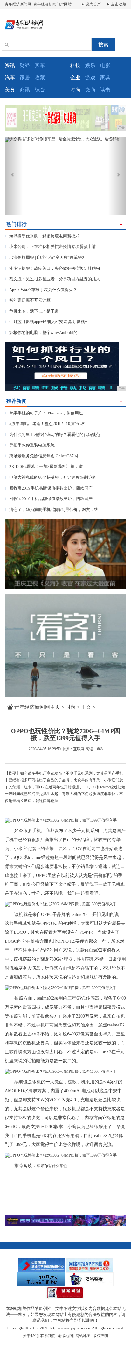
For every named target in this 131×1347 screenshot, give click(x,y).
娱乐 (90, 65)
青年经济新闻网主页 (37, 707)
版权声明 (100, 1336)
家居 (25, 77)
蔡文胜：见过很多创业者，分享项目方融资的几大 (52, 278)
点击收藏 (118, 4)
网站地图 (83, 1336)
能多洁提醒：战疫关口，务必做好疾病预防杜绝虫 (52, 268)
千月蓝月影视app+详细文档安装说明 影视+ (46, 321)
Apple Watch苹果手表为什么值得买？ (41, 289)
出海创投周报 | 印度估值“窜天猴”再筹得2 (44, 257)
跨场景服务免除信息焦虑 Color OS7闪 (41, 455)
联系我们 (48, 1336)
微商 (90, 89)
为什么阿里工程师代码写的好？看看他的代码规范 (52, 434)
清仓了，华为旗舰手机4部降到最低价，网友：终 (51, 509)
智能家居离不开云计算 (28, 300)
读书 (105, 89)
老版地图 (65, 1336)
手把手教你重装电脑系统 (30, 445)
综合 (40, 89)
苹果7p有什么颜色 (52, 1166)
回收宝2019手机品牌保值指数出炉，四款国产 (49, 488)
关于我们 (30, 1336)
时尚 (71, 707)
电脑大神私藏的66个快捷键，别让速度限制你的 (50, 477)
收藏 (40, 77)
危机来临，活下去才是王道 (32, 311)
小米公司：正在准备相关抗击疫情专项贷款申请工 (52, 246)
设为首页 (93, 4)
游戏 (90, 77)
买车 (40, 65)
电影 (105, 65)
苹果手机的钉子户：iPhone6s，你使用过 (44, 413)
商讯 (25, 89)
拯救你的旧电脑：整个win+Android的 (41, 332)
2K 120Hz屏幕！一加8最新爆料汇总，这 (44, 466)
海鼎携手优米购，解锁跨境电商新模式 (42, 236)
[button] (14, 176)
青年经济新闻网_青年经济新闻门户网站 (38, 4)
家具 (105, 77)
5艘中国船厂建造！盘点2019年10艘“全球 (45, 423)
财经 (25, 65)
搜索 (103, 44)
